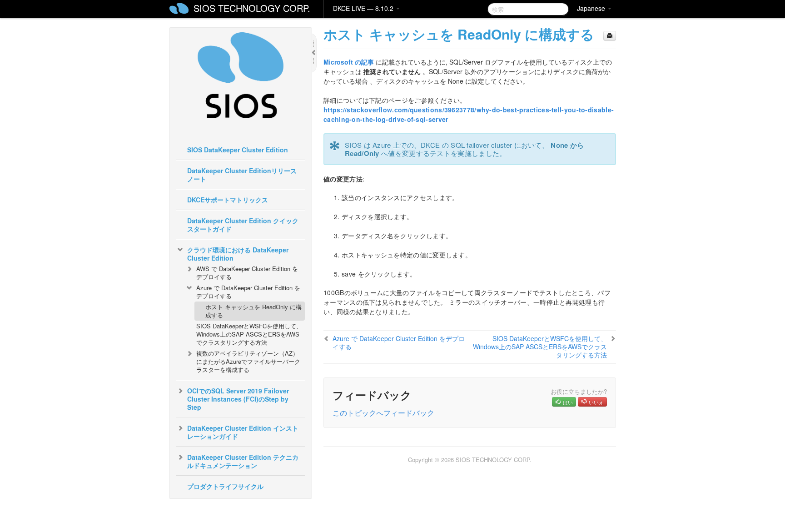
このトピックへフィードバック (383, 412)
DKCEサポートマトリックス (227, 199)
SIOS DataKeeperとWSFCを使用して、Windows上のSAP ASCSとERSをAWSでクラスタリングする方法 (249, 334)
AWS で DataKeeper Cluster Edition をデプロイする (247, 272)
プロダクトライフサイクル (225, 486)
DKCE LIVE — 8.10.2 (364, 8)
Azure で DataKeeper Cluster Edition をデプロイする (248, 291)
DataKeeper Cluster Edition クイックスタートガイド (242, 224)
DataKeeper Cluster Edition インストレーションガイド (242, 432)
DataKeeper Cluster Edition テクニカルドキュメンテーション (242, 461)
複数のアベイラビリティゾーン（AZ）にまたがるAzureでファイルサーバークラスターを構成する (248, 361)
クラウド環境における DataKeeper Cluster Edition (237, 253)
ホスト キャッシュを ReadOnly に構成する (253, 310)
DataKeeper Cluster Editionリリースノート (242, 174)
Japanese (592, 8)
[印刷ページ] (609, 35)
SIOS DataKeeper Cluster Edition (237, 149)
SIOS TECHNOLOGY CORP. (252, 8)
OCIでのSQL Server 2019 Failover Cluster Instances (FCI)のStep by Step (238, 399)
